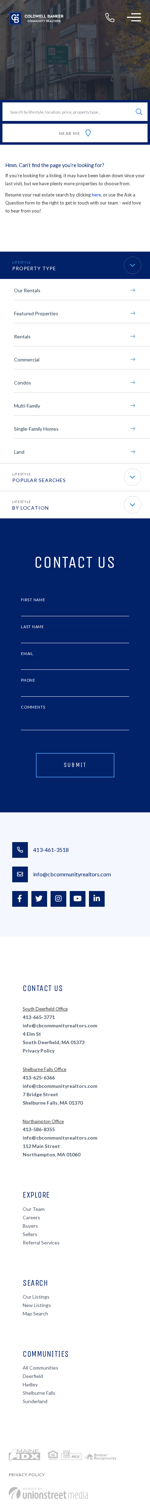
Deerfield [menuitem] (33, 1376)
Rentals (22, 336)
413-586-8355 (39, 1129)
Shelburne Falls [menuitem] (39, 1393)
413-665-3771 (39, 1017)
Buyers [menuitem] (30, 1226)
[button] (139, 111)
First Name (33, 599)
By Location (30, 508)
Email (27, 653)
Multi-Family (27, 406)
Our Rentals (27, 290)
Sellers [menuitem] (30, 1234)
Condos (22, 383)
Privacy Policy (38, 1051)
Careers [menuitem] (31, 1217)
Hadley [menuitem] (30, 1384)
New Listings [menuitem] (37, 1305)
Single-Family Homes (36, 429)
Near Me (70, 133)
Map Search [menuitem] (35, 1313)
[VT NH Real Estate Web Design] (48, 1493)
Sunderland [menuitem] (35, 1401)
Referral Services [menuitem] (41, 1242)
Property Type (34, 268)
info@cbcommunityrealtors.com (72, 874)
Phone (28, 680)
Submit (75, 765)
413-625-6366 (39, 1077)
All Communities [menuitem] (40, 1368)
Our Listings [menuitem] (36, 1297)
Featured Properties (36, 313)
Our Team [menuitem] (34, 1209)
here (96, 195)
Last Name (32, 626)
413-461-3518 (51, 849)
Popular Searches (39, 480)
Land (19, 452)
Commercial (26, 359)
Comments (33, 707)
